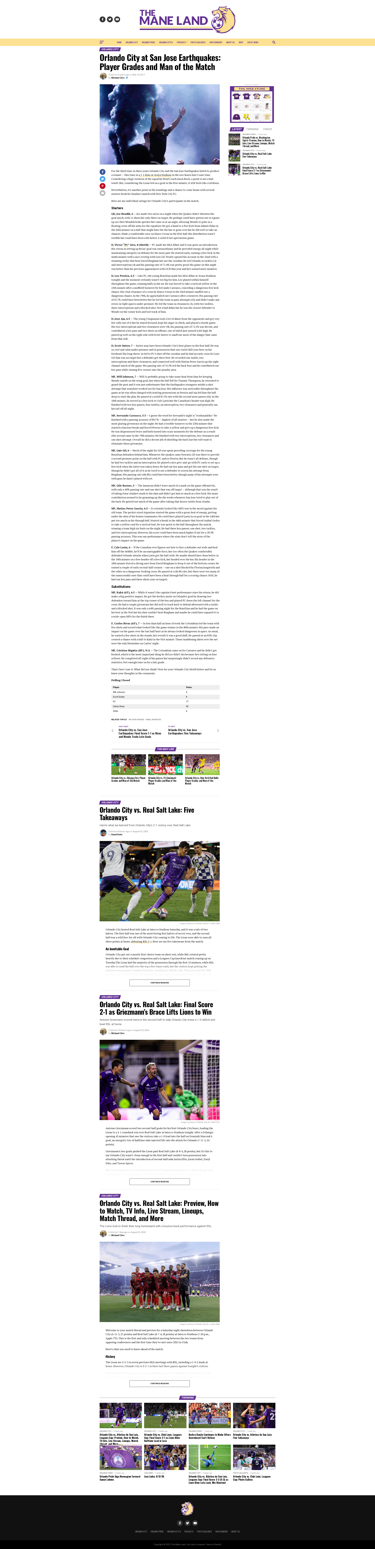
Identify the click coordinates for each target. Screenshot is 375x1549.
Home (119, 42)
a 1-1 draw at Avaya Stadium (155, 175)
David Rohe (116, 834)
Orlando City (132, 42)
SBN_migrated (154, 720)
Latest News (252, 42)
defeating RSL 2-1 (141, 941)
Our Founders (215, 42)
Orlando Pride (148, 42)
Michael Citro (118, 78)
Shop (241, 42)
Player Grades (137, 720)
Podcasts (181, 42)
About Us (230, 42)
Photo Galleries (198, 42)
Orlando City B (166, 42)
